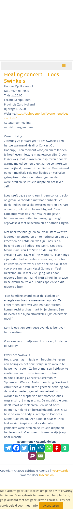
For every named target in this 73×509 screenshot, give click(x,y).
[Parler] (32, 456)
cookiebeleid (8, 505)
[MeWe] (40, 448)
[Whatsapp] (49, 448)
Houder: (9, 86)
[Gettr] (57, 448)
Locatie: (9, 100)
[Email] (40, 456)
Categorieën (12, 122)
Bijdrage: (10, 109)
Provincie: (10, 104)
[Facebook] (16, 448)
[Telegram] (8, 448)
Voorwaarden (61, 470)
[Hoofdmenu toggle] (64, 66)
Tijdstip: (9, 95)
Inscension (46, 475)
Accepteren (51, 505)
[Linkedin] (32, 448)
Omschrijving (13, 136)
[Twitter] (24, 448)
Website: (10, 113)
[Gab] (65, 448)
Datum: (9, 91)
